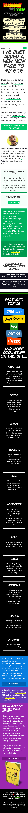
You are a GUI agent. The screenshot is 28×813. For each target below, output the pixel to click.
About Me (10, 20)
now (24, 48)
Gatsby (17, 797)
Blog (21, 20)
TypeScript (14, 312)
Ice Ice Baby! (15, 251)
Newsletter (14, 34)
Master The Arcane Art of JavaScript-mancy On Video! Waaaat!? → (14, 284)
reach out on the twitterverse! (12, 183)
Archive (20, 38)
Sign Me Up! (14, 684)
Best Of (14, 31)
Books (9, 24)
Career (14, 341)
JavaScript (14, 319)
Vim (14, 326)
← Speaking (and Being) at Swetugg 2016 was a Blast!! (14, 276)
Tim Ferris (18, 83)
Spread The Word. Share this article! (14, 127)
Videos (19, 23)
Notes (7, 27)
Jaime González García (18, 149)
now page (22, 113)
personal (16, 202)
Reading (8, 38)
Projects (19, 27)
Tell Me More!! (14, 758)
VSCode (14, 334)
